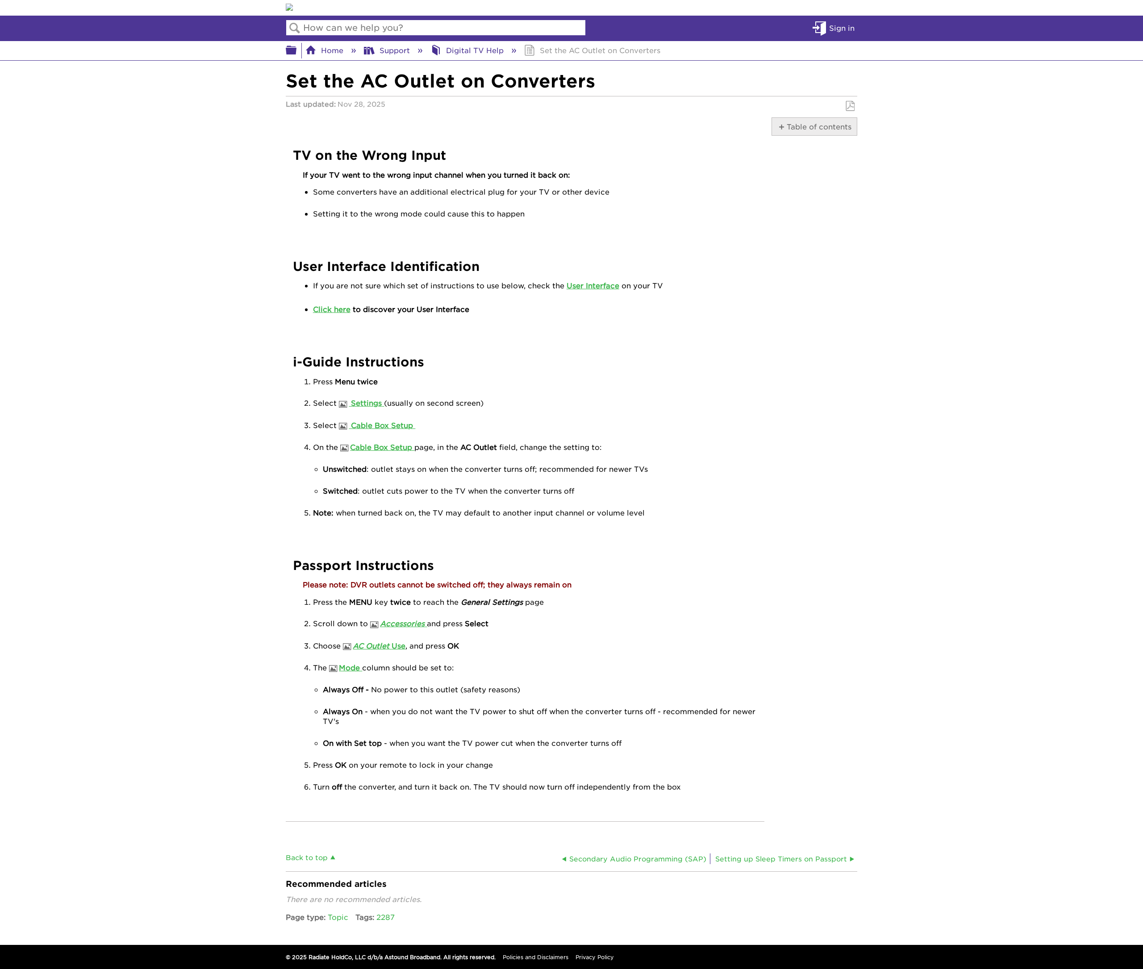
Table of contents (818, 126)
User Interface (593, 285)
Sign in (842, 27)
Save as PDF (850, 106)
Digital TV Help (475, 50)
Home (332, 50)
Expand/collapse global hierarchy (296, 50)
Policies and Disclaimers (535, 957)
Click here (331, 308)
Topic (338, 916)
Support (394, 50)
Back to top (307, 857)
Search (295, 28)
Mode (350, 667)
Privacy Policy (595, 957)
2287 (385, 916)
